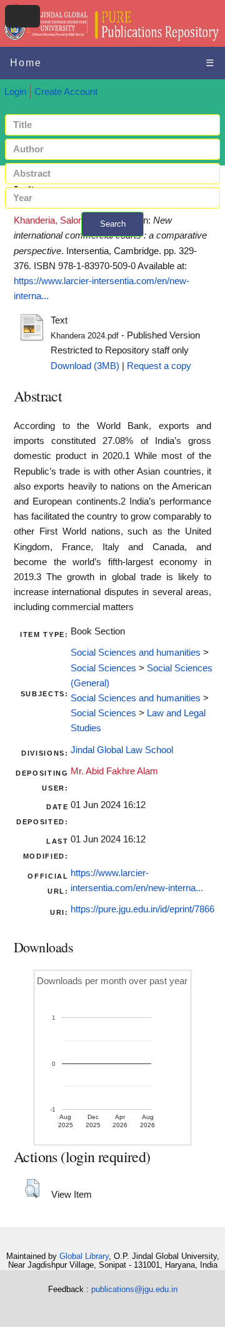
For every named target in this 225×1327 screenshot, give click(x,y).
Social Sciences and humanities (136, 653)
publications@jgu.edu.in (134, 1289)
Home (26, 62)
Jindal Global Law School (122, 750)
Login (15, 92)
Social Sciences (103, 668)
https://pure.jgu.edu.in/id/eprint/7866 (142, 909)
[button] (32, 1188)
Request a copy (159, 366)
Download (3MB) (85, 366)
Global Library (84, 1256)
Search (113, 224)
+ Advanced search (112, 244)
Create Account (66, 92)
